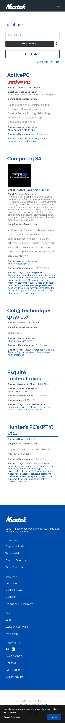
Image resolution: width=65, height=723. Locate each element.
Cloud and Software (16, 626)
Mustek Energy (13, 590)
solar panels (30, 293)
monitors (43, 280)
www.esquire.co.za (17, 391)
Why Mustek (12, 553)
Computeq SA (24, 159)
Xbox (10, 355)
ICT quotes (32, 280)
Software (37, 290)
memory (12, 282)
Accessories (14, 473)
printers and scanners (27, 277)
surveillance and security (42, 282)
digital (35, 468)
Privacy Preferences (12, 717)
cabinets (12, 481)
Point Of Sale (26, 407)
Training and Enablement (19, 604)
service (34, 473)
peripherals (41, 285)
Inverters (12, 280)
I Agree (54, 717)
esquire (41, 404)
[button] (58, 6)
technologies (22, 409)
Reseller (49, 288)
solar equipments (31, 476)
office (21, 466)
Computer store (29, 275)
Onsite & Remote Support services (31, 351)
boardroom (45, 473)
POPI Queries (12, 669)
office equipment (45, 466)
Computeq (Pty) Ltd (34, 272)
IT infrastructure (39, 471)
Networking (11, 633)
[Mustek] (15, 6)
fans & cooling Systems (20, 290)
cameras (18, 293)
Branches (10, 663)
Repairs (26, 471)
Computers (30, 404)
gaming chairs (27, 285)
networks (13, 141)
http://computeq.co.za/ (20, 263)
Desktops (19, 355)
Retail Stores (33, 322)
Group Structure (14, 567)
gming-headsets (46, 275)
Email (27, 138)
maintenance (14, 476)
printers (39, 352)
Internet (43, 138)
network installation (30, 479)
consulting (13, 468)
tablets (11, 409)
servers (35, 141)
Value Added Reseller (38, 189)
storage (22, 280)
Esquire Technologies (24, 375)
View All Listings (48, 62)
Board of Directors (15, 560)
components (36, 409)
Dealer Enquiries (14, 676)
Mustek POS (12, 597)
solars (44, 479)
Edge (8, 619)
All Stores (32, 384)
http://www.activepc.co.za (21, 129)
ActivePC (18, 75)
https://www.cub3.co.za (20, 341)
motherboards (37, 288)
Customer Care (13, 656)
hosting (35, 138)
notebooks (24, 141)
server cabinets (47, 277)
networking (23, 282)
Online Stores (34, 87)
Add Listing (33, 54)
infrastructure (14, 471)
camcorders (31, 463)
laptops (29, 349)
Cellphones (14, 275)
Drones (11, 277)
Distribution (11, 583)
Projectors (23, 288)
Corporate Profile (14, 546)
